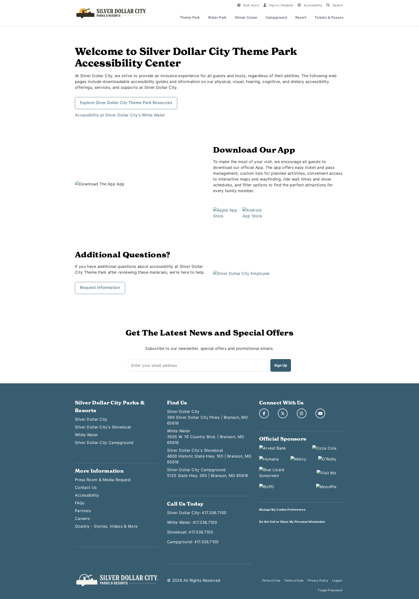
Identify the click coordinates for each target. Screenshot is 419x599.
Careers (82, 518)
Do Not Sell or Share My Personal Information (292, 522)
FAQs (79, 503)
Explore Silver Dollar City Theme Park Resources (126, 103)
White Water (86, 434)
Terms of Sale (294, 580)
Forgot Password (330, 590)
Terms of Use (271, 580)
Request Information (100, 288)
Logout (337, 580)
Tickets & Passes (329, 17)
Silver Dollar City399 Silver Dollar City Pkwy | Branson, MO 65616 (207, 417)
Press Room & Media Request (103, 479)
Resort (300, 17)
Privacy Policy (318, 580)
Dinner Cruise (246, 17)
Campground (276, 17)
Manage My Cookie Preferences (282, 509)
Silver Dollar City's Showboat (103, 427)
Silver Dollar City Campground (104, 442)
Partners (83, 510)
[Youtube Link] (320, 413)
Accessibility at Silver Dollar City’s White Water (120, 115)
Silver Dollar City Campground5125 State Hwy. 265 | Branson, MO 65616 (207, 472)
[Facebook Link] (264, 413)
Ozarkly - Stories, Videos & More (106, 526)
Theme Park (190, 17)
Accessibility (87, 495)
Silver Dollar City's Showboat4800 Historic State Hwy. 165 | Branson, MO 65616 (209, 456)
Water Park (217, 17)
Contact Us (86, 487)
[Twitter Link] (283, 413)
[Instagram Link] (301, 413)
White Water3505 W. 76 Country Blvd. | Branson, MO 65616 (205, 436)
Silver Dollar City (91, 419)
